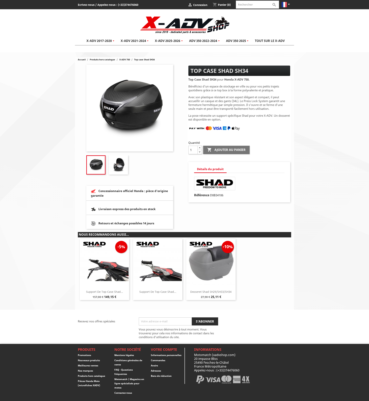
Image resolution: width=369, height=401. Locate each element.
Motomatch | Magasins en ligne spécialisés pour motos (129, 383)
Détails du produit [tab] (210, 169)
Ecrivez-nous (86, 5)
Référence (201, 195)
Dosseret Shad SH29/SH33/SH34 (211, 292)
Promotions (84, 355)
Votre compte (164, 349)
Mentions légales (124, 355)
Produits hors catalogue (91, 376)
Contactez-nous (123, 392)
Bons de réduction (161, 376)
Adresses (156, 370)
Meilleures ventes (88, 365)
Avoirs (154, 365)
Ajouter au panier (226, 149)
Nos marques (85, 370)
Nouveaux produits (89, 360)
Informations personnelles (166, 355)
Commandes (158, 360)
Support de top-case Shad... (104, 292)
